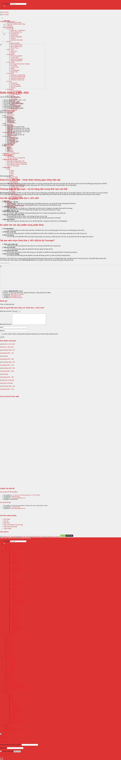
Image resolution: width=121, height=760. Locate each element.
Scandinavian (11, 123)
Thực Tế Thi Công (13, 166)
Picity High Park (16, 97)
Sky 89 (13, 611)
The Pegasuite (15, 626)
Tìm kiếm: (7, 4)
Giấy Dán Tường (12, 707)
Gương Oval (11, 139)
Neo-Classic (11, 642)
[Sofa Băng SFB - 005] (4, 356)
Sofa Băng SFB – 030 (7, 377)
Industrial (10, 651)
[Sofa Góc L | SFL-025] (8, 32)
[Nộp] (4, 212)
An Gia (9, 605)
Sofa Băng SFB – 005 (7, 359)
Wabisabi (10, 653)
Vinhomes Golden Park (18, 600)
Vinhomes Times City (17, 603)
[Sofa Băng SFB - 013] (7, 386)
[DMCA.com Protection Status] (66, 536)
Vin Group (10, 597)
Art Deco (10, 648)
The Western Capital (17, 627)
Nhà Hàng (10, 151)
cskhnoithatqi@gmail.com (18, 498)
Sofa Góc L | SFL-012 (6, 347)
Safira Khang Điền (16, 584)
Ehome (13, 576)
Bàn (5, 115)
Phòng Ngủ (10, 122)
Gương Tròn (11, 142)
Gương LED (11, 716)
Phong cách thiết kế (10, 110)
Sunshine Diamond (17, 40)
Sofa (8, 169)
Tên (1, 327)
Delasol (13, 38)
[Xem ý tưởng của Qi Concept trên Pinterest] (38, 536)
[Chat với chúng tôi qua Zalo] (3, 734)
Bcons (9, 565)
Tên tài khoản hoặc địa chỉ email (10, 744)
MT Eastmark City (16, 32)
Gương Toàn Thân (13, 141)
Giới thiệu (7, 544)
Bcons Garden (15, 43)
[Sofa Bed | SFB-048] (7, 380)
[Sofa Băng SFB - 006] (7, 368)
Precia (13, 624)
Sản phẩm (7, 167)
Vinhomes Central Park (18, 599)
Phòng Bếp (14, 182)
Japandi (9, 637)
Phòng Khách (11, 120)
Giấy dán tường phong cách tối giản (18, 131)
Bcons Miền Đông (16, 570)
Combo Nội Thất (12, 177)
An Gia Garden (15, 608)
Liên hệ (9, 549)
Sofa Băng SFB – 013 (7, 389)
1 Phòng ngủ (11, 661)
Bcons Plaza (15, 571)
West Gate (14, 607)
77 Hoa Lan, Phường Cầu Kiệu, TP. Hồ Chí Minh (26, 495)
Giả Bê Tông (15, 712)
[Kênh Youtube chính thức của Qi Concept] (53, 536)
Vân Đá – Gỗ (15, 713)
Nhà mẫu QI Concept (10, 159)
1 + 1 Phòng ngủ (12, 662)
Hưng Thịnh (11, 586)
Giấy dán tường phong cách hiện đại (18, 130)
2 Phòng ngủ (11, 664)
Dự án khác (10, 96)
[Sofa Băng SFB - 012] (7, 350)
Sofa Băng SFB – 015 (7, 365)
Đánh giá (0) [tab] (8, 155)
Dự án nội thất (8, 551)
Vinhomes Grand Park (18, 602)
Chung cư (10, 673)
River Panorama (16, 610)
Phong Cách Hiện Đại (17, 709)
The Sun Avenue (16, 614)
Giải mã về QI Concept (14, 22)
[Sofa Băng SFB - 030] (4, 374)
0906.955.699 (8, 9)
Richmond (14, 589)
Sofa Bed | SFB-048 (6, 383)
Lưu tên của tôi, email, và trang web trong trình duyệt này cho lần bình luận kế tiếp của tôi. (30, 334)
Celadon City (15, 33)
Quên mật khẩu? (5, 754)
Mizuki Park (14, 35)
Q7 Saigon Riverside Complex (20, 587)
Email (2, 330)
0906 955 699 (15, 496)
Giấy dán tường (8, 125)
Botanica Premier (16, 616)
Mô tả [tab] (5, 153)
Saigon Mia (14, 595)
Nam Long (10, 573)
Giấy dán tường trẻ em (14, 133)
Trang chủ (3, 21)
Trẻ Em (13, 191)
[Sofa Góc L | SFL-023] (8, 41)
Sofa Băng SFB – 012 (7, 353)
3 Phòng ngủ (11, 667)
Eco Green (14, 99)
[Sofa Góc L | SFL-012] (7, 344)
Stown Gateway (16, 632)
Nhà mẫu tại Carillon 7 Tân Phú (17, 164)
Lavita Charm (15, 591)
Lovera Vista (15, 581)
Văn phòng (10, 156)
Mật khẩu (3, 748)
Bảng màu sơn (11, 731)
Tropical (9, 654)
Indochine (10, 650)
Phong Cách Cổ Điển (17, 186)
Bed (12, 172)
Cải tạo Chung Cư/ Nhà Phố (16, 158)
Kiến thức (7, 201)
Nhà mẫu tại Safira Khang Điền (17, 162)
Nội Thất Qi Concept (17, 294)
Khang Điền (11, 578)
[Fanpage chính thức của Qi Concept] (7, 536)
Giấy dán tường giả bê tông (15, 127)
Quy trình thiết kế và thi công (16, 24)
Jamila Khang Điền (17, 583)
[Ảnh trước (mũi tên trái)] (0, 759)
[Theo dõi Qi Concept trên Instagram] (23, 536)
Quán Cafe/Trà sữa (13, 153)
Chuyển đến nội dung (7, 1)
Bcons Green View (16, 568)
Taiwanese (10, 645)
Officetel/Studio (12, 135)
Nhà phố (9, 148)
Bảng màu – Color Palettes (15, 729)
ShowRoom (11, 678)
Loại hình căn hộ (9, 656)
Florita (13, 592)
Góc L (12, 174)
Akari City (14, 575)
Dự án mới (10, 552)
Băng (12, 170)
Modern (9, 640)
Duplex (9, 658)
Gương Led (7, 136)
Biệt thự (9, 670)
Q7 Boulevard (15, 594)
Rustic (9, 643)
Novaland (10, 89)
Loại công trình (9, 145)
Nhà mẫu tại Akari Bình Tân (15, 161)
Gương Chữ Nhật (16, 196)
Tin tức (9, 726)
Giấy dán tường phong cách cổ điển (18, 128)
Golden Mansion (16, 618)
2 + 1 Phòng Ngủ (12, 665)
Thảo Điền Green (16, 105)
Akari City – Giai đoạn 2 (18, 30)
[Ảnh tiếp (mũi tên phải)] (2, 759)
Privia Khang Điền (16, 37)
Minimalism (10, 115)
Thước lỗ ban (11, 728)
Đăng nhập (17, 751)
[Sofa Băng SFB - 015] (7, 362)
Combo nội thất (8, 117)
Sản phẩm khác (8, 144)
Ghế (12, 175)
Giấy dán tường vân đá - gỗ (15, 134)
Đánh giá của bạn (6, 311)
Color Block (10, 635)
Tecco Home (15, 630)
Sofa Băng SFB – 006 (7, 371)
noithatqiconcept (15, 296)
